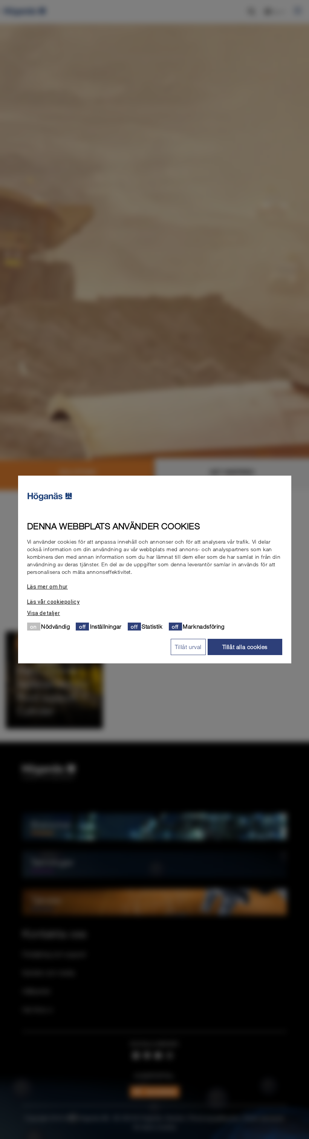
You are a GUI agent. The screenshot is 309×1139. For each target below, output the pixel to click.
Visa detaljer (43, 613)
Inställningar (106, 626)
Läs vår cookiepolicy (53, 602)
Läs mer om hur (47, 587)
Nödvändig (55, 626)
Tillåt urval (188, 646)
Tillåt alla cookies (245, 646)
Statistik (152, 626)
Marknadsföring (203, 626)
